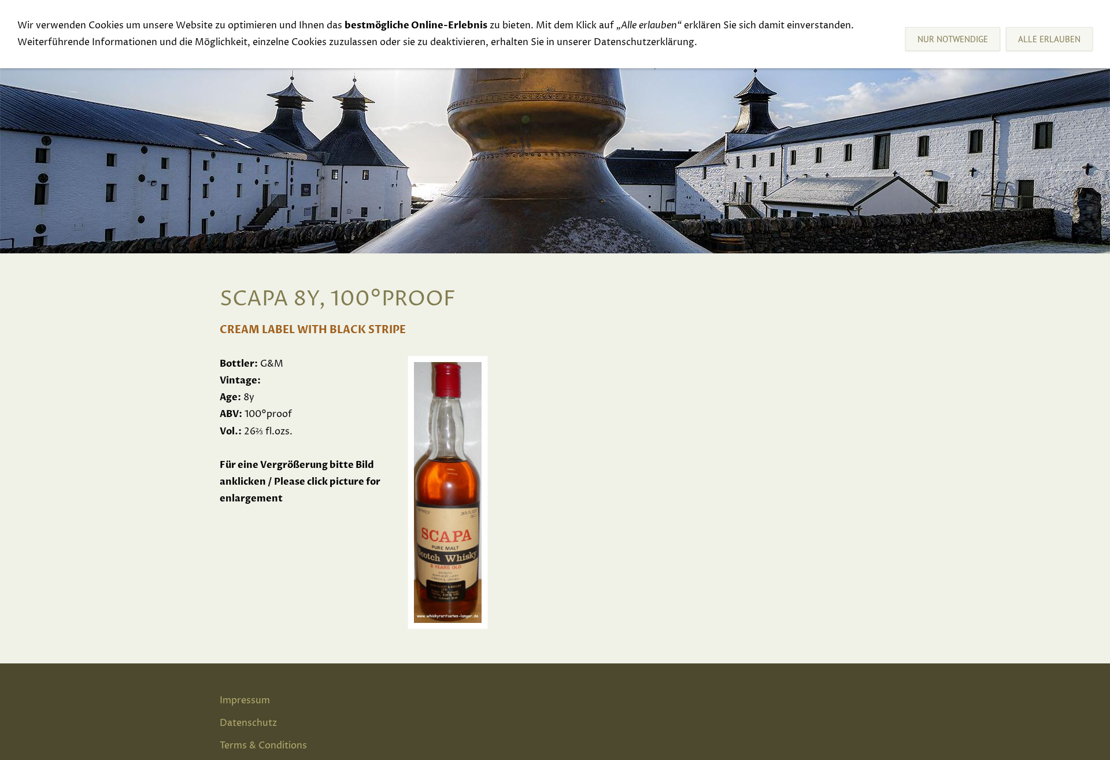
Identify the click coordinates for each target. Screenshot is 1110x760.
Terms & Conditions (263, 745)
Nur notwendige (952, 39)
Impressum (245, 700)
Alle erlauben (1049, 39)
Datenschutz (248, 723)
